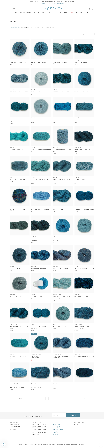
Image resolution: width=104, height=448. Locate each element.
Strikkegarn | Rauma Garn (84, 356)
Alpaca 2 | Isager (16, 239)
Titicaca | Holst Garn (82, 92)
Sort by (78, 31)
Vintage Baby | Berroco (40, 209)
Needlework (46, 12)
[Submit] (11, 8)
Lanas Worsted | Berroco (41, 149)
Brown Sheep (78, 324)
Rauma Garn (77, 354)
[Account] (89, 8)
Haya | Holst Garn (59, 326)
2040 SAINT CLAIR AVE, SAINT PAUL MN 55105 (41, 1)
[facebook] (74, 424)
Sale (71, 12)
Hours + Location (57, 424)
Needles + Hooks (25, 12)
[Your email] (59, 415)
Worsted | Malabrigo (61, 92)
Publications (62, 12)
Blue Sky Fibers (78, 147)
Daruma (33, 294)
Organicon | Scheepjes (83, 120)
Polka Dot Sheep (14, 324)
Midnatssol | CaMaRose (40, 120)
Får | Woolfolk (59, 386)
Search (13, 8)
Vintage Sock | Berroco (83, 386)
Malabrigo (77, 60)
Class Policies (56, 428)
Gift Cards (78, 12)
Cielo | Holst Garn (81, 239)
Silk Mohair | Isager (17, 179)
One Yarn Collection (58, 429)
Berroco (55, 60)
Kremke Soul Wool (36, 354)
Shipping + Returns (58, 426)
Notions (36, 12)
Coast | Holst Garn (38, 62)
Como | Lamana (15, 268)
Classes (87, 12)
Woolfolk (55, 383)
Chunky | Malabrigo (60, 268)
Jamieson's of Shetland (15, 383)
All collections (13, 16)
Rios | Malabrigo (80, 62)
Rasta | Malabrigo (60, 209)
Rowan (76, 266)
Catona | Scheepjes (60, 120)
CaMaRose (33, 89)
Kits (54, 12)
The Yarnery (53, 445)
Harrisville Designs (36, 236)
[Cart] (92, 8)
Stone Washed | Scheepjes (19, 92)
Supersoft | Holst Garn (19, 62)
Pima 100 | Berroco (17, 149)
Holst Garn (12, 60)
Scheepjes (12, 89)
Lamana (12, 266)
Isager (11, 177)
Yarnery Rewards (57, 431)
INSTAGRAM (64, 1)
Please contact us (14, 27)
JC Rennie (55, 236)
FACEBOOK (71, 1)
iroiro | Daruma (37, 296)
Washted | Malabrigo (82, 296)
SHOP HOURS (57, 1)
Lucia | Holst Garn (17, 296)
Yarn (15, 12)
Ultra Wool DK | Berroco (84, 209)
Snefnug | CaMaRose (38, 92)
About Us (55, 432)
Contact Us (55, 434)
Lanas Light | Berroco (18, 356)
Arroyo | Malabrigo (38, 268)
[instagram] (77, 424)
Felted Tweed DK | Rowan (84, 268)
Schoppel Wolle (14, 207)
